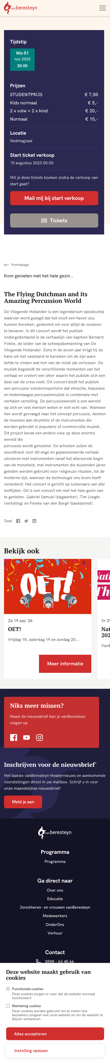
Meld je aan (23, 802)
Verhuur (55, 933)
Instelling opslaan (31, 1050)
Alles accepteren (30, 1033)
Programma (55, 861)
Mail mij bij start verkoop (54, 198)
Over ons (55, 890)
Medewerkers (55, 915)
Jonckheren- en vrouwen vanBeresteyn (55, 907)
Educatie (55, 898)
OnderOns (55, 924)
